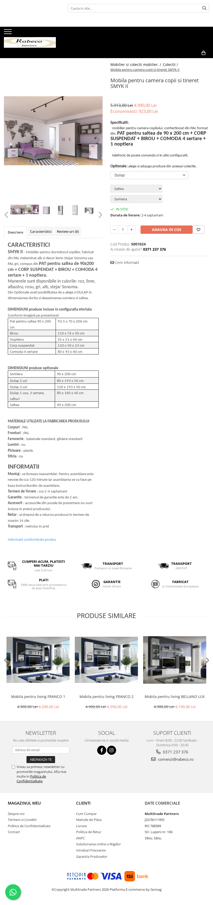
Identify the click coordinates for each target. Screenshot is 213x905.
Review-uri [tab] (68, 231)
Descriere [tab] (15, 232)
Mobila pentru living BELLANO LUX (175, 696)
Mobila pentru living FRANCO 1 (38, 696)
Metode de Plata (89, 819)
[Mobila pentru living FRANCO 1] (38, 660)
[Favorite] (198, 229)
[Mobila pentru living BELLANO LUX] (174, 659)
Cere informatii (126, 262)
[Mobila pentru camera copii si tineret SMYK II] (53, 130)
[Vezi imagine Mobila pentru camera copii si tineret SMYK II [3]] (60, 210)
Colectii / (171, 64)
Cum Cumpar (86, 813)
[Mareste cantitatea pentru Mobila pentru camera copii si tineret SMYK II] (131, 229)
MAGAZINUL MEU (24, 803)
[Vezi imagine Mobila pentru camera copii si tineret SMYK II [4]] (75, 210)
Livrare (81, 826)
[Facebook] (101, 750)
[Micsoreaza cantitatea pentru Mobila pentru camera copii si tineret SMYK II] (114, 229)
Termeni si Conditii (22, 819)
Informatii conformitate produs (32, 539)
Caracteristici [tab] (41, 231)
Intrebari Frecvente (91, 850)
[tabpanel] (53, 130)
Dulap (120, 175)
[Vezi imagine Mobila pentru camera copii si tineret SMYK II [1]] (32, 209)
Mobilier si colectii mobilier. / (136, 64)
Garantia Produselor (91, 856)
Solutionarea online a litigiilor (98, 844)
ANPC (80, 838)
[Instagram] (111, 750)
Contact (14, 831)
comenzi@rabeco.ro (175, 759)
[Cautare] (204, 8)
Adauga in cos (166, 229)
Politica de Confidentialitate (31, 778)
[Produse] (8, 33)
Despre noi (16, 813)
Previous (6, 215)
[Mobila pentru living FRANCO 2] (106, 660)
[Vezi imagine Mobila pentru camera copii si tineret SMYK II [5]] (89, 210)
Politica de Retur (88, 831)
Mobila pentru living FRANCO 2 (106, 696)
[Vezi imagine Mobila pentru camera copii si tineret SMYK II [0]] (17, 210)
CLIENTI (83, 803)
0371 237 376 (175, 752)
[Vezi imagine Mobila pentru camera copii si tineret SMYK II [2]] (46, 210)
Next (99, 215)
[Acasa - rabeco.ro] (30, 37)
